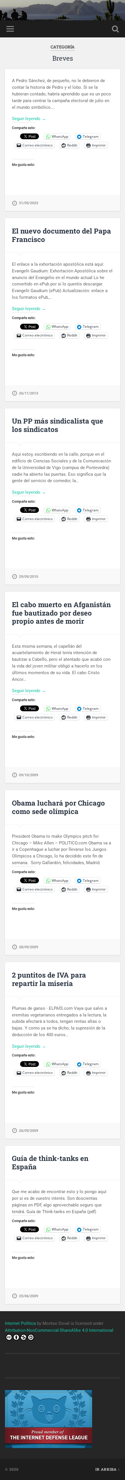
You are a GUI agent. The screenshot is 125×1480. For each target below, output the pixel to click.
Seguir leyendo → (29, 118)
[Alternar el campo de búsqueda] (115, 28)
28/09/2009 (28, 947)
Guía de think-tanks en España (50, 1162)
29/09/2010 (28, 576)
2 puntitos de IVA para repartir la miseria (49, 979)
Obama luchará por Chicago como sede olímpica (58, 807)
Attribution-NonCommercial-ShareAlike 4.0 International (59, 1330)
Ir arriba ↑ (107, 1469)
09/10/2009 (28, 775)
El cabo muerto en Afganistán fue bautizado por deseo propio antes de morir (61, 613)
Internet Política (20, 1323)
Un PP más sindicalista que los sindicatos (57, 425)
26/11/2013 (28, 393)
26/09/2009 (28, 1130)
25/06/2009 (28, 1296)
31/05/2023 (28, 203)
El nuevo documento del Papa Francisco (61, 235)
